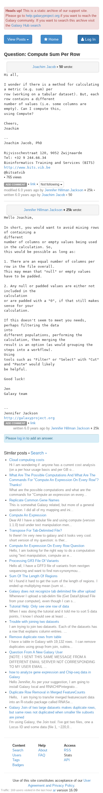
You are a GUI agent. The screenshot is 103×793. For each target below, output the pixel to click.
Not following (50, 184)
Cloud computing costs (26, 460)
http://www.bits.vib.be (27, 167)
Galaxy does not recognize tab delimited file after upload (52, 591)
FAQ (41, 755)
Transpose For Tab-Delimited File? (35, 530)
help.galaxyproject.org (42, 16)
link (33, 184)
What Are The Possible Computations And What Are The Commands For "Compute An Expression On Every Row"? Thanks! (54, 480)
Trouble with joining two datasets (34, 622)
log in (21, 438)
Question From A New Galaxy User (36, 652)
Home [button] (53, 39)
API (67, 760)
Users (16, 755)
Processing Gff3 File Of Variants (34, 561)
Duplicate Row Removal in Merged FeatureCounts (47, 692)
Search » (39, 453)
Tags (16, 760)
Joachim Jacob (44, 67)
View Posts (17, 39)
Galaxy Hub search (26, 25)
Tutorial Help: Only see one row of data (39, 606)
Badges (18, 765)
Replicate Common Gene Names (34, 500)
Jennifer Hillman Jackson (64, 190)
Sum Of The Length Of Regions (33, 576)
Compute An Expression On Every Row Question (46, 546)
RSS (67, 750)
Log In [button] (90, 39)
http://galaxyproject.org (29, 418)
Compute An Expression (27, 515)
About (42, 750)
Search (17, 750)
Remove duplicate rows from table (35, 637)
